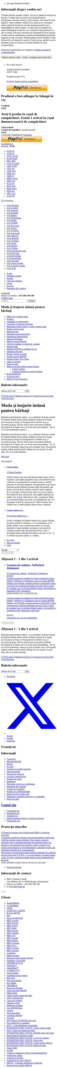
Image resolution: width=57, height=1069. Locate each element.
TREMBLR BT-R (15, 963)
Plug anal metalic (14, 980)
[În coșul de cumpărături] (1, 60)
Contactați (5, 293)
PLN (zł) (10, 183)
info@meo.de (19, 886)
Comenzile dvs (13, 811)
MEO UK (11, 935)
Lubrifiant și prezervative (17, 321)
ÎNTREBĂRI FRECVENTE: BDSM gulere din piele (30, 1033)
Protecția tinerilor (14, 867)
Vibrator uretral (13, 1003)
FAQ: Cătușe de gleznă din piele (21, 1030)
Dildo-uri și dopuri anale (17, 316)
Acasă (9, 273)
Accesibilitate (12, 905)
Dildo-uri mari (13, 955)
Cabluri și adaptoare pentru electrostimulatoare (27, 1053)
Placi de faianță (13, 543)
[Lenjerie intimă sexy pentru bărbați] (17, 516)
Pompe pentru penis (15, 329)
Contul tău (8, 805)
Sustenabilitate (13, 903)
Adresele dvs (12, 816)
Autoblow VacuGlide (16, 960)
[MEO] (7, 298)
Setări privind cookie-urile (18, 794)
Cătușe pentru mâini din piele (19, 995)
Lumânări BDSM (14, 1015)
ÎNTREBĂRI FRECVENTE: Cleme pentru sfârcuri (29, 1043)
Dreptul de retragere (15, 774)
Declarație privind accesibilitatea (21, 784)
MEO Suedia (12, 938)
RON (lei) (11, 186)
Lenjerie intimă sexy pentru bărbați (27, 371)
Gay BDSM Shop (14, 1008)
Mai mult (5, 456)
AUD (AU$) (12, 156)
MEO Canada (13, 948)
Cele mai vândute (14, 281)
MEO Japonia (13, 950)
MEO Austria (12, 920)
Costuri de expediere (16, 789)
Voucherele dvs (13, 821)
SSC (9, 915)
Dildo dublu (12, 993)
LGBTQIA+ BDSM (16, 910)
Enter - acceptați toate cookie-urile (37, 57)
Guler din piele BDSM (17, 990)
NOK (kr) (11, 181)
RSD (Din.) (12, 188)
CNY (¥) (10, 168)
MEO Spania (12, 930)
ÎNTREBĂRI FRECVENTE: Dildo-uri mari (26, 1045)
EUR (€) (10, 151)
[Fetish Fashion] (14, 472)
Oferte (9, 283)
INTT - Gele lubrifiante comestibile (22, 1025)
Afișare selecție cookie (11, 57)
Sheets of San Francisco (17, 379)
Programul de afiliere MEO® (19, 1065)
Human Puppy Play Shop (18, 359)
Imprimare (11, 781)
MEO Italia (11, 928)
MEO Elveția (12, 923)
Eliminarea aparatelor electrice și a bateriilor (26, 796)
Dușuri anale (12, 346)
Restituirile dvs (13, 813)
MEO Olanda (13, 933)
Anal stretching (13, 1013)
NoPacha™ (12, 965)
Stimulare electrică (15, 351)
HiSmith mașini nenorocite (18, 334)
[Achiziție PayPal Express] (27, 90)
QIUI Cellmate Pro (15, 998)
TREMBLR (12, 985)
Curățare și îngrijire (15, 1058)
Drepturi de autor (14, 779)
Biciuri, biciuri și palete (17, 354)
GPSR (9, 908)
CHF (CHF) (12, 166)
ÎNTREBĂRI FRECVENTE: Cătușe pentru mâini (29, 1028)
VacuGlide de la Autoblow (18, 1023)
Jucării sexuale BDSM (16, 356)
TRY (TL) (11, 193)
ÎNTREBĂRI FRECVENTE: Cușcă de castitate (28, 1038)
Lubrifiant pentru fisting (17, 975)
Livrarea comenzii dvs (16, 776)
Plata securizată (13, 771)
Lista (9, 545)
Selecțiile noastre (14, 276)
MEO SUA (12, 945)
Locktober (11, 953)
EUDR (10, 1050)
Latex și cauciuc (14, 361)
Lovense (10, 1018)
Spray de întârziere (15, 918)
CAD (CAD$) (13, 163)
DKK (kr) (11, 173)
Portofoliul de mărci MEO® (19, 1060)
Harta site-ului (13, 799)
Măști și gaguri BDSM (16, 341)
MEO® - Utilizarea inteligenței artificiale (24, 1063)
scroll (3, 891)
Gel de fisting (12, 973)
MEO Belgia (12, 940)
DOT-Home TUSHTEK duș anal (21, 1020)
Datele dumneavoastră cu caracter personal (25, 818)
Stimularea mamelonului (17, 336)
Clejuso (10, 1010)
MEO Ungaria (13, 943)
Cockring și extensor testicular (20, 324)
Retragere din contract (16, 288)
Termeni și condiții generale (19, 769)
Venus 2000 (12, 1048)
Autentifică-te (7, 144)
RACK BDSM (13, 913)
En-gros (10, 286)
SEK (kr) (11, 191)
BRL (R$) (11, 161)
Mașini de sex (13, 331)
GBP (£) (10, 176)
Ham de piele (12, 364)
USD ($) (10, 153)
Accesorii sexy (13, 376)
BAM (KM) (12, 158)
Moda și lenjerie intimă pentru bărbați (23, 366)
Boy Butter (11, 983)
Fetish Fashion (18, 369)
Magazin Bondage (15, 339)
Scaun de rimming (15, 988)
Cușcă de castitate (14, 1000)
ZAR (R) (11, 196)
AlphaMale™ (13, 968)
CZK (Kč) (11, 171)
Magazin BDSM (14, 761)
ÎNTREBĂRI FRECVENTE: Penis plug (25, 1040)
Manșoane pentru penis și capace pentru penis (26, 326)
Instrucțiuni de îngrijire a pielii (20, 1035)
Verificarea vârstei (14, 1055)
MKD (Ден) (12, 178)
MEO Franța (12, 925)
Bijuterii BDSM (14, 374)
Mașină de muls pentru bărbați (20, 958)
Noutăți (10, 278)
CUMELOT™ (13, 970)
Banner (10, 764)
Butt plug (11, 978)
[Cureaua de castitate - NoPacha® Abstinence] (27, 573)
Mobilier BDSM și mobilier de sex (22, 349)
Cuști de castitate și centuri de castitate (23, 344)
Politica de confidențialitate (18, 791)
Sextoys (10, 319)
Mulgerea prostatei (15, 1005)
